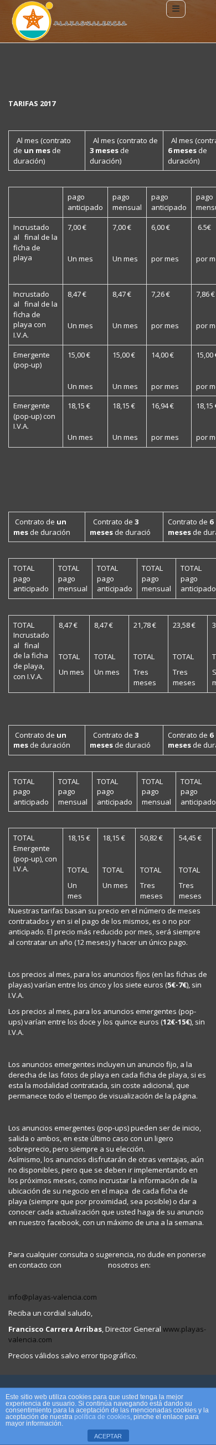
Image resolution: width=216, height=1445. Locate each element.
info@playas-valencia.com (52, 1297)
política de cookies (102, 1417)
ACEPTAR (108, 1436)
